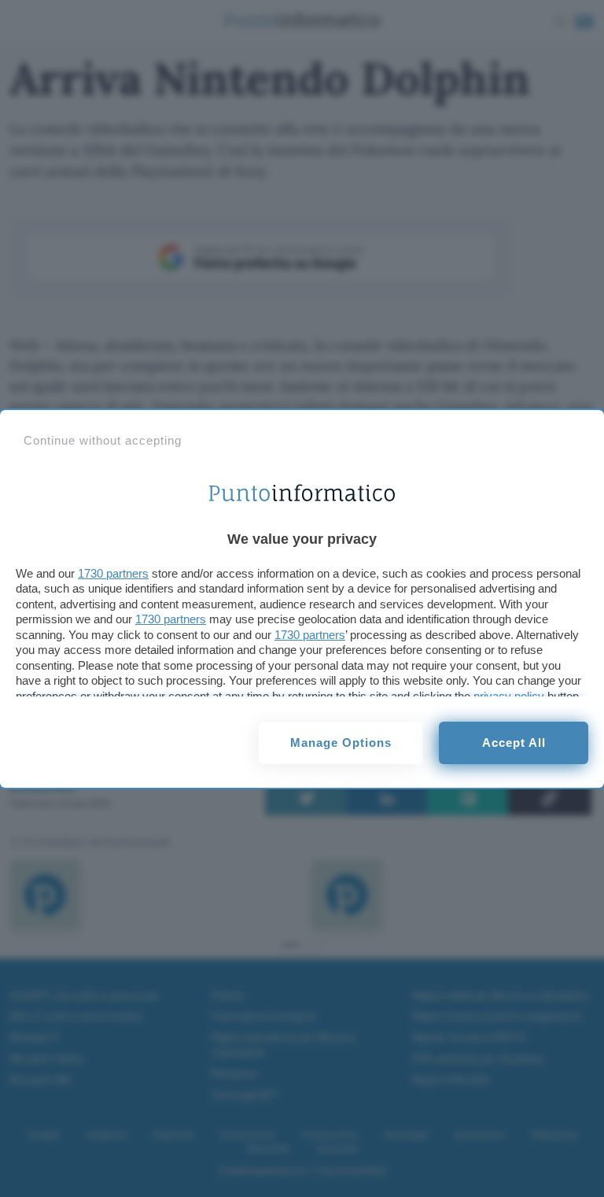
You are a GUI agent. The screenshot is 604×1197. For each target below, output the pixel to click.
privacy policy (508, 696)
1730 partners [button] (113, 573)
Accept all (514, 742)
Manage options (341, 742)
